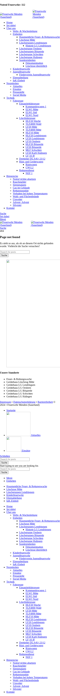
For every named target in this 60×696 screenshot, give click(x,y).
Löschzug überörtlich (36, 66)
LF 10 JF (30, 155)
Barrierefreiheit (45, 402)
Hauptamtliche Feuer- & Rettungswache (39, 37)
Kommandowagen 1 (36, 106)
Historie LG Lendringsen (38, 45)
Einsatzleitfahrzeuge (29, 103)
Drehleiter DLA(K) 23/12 (32, 158)
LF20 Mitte (31, 126)
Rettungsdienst (26, 170)
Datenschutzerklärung (24, 402)
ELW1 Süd (31, 112)
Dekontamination (34, 63)
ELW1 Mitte (32, 109)
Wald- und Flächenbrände (26, 196)
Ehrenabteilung (20, 77)
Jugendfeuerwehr (21, 71)
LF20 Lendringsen (35, 138)
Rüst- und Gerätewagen (31, 161)
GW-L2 (29, 167)
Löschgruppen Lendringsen (33, 42)
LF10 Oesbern (33, 141)
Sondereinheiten (27, 60)
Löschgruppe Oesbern (30, 48)
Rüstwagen (31, 164)
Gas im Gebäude (21, 187)
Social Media (19, 95)
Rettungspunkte (21, 190)
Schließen (5, 456)
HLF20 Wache (33, 121)
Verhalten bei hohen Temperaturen (30, 193)
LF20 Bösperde (33, 147)
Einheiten (17, 34)
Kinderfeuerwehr (21, 68)
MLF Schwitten (34, 150)
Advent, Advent (21, 202)
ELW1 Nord (32, 115)
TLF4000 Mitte (33, 129)
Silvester (17, 205)
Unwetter (17, 199)
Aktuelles (17, 86)
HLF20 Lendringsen (36, 135)
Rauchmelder (19, 182)
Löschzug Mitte (27, 39)
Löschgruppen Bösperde (31, 51)
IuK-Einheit (19, 80)
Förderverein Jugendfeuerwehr (34, 74)
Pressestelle (18, 92)
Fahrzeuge (18, 100)
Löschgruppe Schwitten (31, 54)
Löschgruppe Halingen (30, 57)
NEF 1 (29, 173)
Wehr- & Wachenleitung (25, 31)
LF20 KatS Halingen (36, 153)
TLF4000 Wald (33, 124)
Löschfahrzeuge (27, 118)
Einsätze (17, 89)
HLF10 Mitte (32, 132)
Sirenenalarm (19, 184)
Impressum (5, 402)
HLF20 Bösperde (34, 144)
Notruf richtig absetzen (24, 179)
